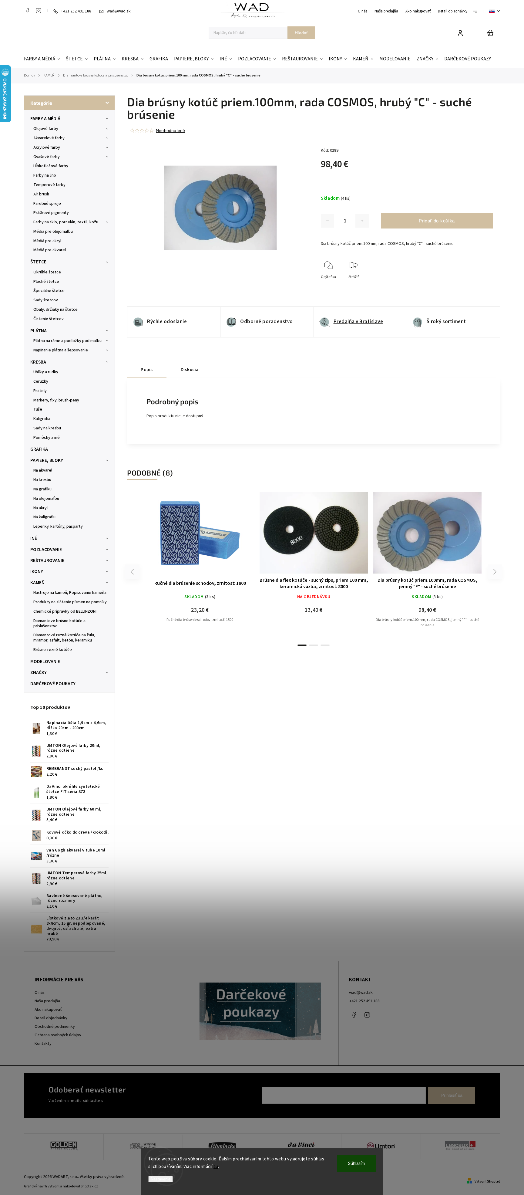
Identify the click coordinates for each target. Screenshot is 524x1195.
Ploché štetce (46, 282)
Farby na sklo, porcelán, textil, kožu (65, 222)
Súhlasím (356, 1163)
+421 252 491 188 (364, 1001)
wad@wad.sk (361, 993)
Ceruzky (40, 381)
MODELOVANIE (45, 661)
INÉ (33, 538)
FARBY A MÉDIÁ (45, 118)
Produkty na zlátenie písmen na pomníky (70, 602)
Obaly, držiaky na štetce (55, 309)
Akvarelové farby (49, 138)
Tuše (37, 409)
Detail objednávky (452, 11)
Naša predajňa (386, 11)
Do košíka (319, 536)
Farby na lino (44, 175)
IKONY (36, 571)
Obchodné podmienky (55, 1027)
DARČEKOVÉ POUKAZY (53, 683)
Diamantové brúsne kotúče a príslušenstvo (59, 623)
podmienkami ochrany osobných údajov (138, 1100)
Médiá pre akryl (47, 241)
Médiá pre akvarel (49, 250)
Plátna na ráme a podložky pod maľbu (67, 341)
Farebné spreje (47, 204)
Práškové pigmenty (51, 213)
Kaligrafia (41, 419)
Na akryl (40, 508)
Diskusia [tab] (190, 369)
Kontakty (43, 1044)
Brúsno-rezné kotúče (52, 650)
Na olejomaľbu (46, 499)
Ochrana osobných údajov (58, 1035)
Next (495, 572)
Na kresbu (42, 480)
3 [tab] (325, 645)
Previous (133, 572)
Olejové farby (45, 129)
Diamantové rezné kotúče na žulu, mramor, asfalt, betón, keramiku (64, 637)
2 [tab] (313, 645)
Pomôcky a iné (46, 438)
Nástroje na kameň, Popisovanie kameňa (69, 593)
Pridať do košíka (437, 220)
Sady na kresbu (47, 428)
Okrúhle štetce (47, 272)
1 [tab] (302, 645)
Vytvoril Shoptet (487, 1181)
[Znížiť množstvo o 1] (327, 221)
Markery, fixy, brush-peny (56, 400)
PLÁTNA (38, 330)
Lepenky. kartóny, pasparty (58, 526)
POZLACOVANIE (46, 549)
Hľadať (301, 32)
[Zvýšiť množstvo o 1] (362, 221)
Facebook (27, 10)
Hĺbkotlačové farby (50, 166)
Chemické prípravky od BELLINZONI (64, 611)
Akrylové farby (46, 147)
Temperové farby (49, 185)
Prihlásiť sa (451, 1095)
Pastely (40, 391)
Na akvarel (42, 470)
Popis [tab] (147, 369)
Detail (220, 536)
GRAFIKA (39, 449)
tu (215, 1166)
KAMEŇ (37, 582)
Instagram (38, 10)
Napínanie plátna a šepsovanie (60, 350)
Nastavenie (160, 1179)
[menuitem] (43, 59)
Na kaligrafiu (44, 517)
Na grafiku (42, 489)
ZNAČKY (38, 672)
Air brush (41, 194)
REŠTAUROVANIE (47, 560)
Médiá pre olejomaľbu (53, 232)
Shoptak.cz (89, 1186)
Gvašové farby (46, 157)
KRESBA (38, 362)
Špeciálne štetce (49, 291)
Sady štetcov (45, 300)
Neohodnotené (170, 130)
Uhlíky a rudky (45, 372)
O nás (362, 11)
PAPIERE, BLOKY (46, 460)
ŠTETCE (38, 262)
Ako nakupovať (418, 11)
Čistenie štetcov (48, 319)
